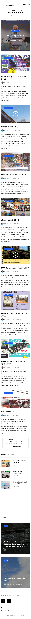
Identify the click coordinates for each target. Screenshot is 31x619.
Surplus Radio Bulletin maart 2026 (20, 483)
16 (7, 444)
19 (14, 444)
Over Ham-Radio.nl (7, 611)
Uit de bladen (15, 30)
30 (21, 444)
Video (6, 526)
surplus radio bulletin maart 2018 (14, 314)
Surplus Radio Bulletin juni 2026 (20, 461)
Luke (8, 82)
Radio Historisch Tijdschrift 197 (18, 472)
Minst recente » (17, 446)
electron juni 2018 (15, 35)
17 (9, 444)
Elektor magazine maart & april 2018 (13, 362)
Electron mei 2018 (9, 126)
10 (21, 441)
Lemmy (14, 40)
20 (16, 444)
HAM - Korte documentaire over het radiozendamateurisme (14, 544)
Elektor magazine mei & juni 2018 (14, 77)
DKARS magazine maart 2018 (15, 268)
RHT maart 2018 (9, 411)
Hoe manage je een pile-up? (15, 579)
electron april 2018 (10, 220)
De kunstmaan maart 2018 (13, 174)
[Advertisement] (13, 502)
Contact (3, 608)
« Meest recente (10, 440)
